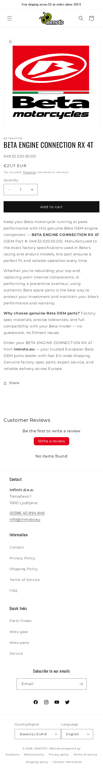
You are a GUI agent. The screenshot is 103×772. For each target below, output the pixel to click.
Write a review (51, 441)
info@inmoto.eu (25, 519)
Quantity (11, 180)
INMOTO (40, 748)
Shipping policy (37, 762)
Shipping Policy (24, 569)
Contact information (67, 762)
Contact (17, 547)
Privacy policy (59, 754)
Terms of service (85, 754)
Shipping (29, 172)
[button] (9, 18)
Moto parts (19, 642)
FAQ (13, 590)
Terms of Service (25, 580)
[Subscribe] (81, 684)
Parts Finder (21, 621)
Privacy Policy (22, 558)
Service (16, 653)
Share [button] (14, 383)
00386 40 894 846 (27, 513)
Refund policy (34, 754)
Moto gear (19, 632)
